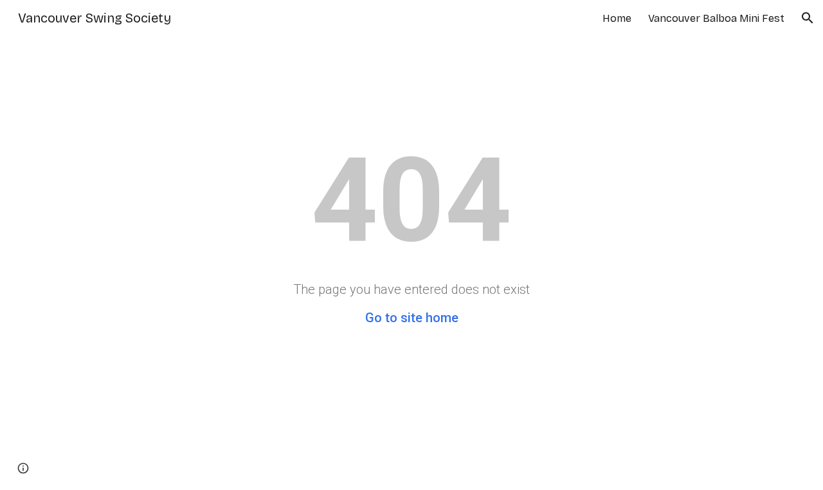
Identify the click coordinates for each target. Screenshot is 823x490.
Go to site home (411, 317)
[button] (807, 18)
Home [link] (616, 18)
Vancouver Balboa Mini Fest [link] (716, 18)
